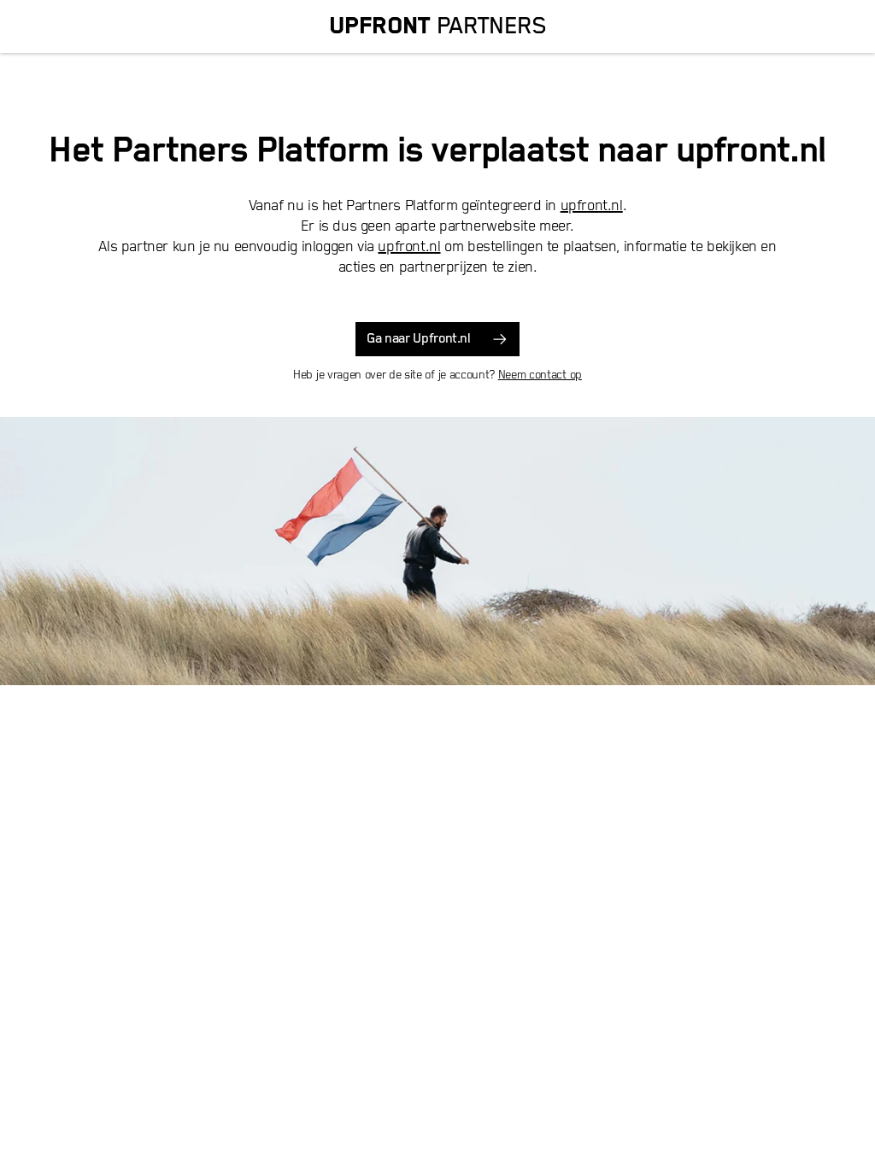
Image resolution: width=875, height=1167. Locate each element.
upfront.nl (592, 205)
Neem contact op (540, 375)
